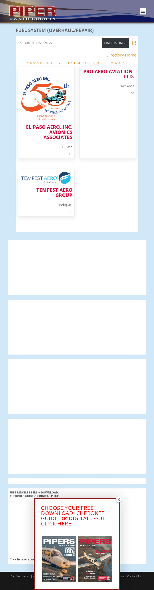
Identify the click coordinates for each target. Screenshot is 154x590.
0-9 (32, 63)
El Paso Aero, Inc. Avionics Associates (49, 132)
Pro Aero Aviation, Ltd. (108, 74)
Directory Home (121, 55)
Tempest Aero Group (54, 192)
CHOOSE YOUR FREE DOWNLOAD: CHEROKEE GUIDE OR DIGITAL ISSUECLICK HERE (73, 515)
